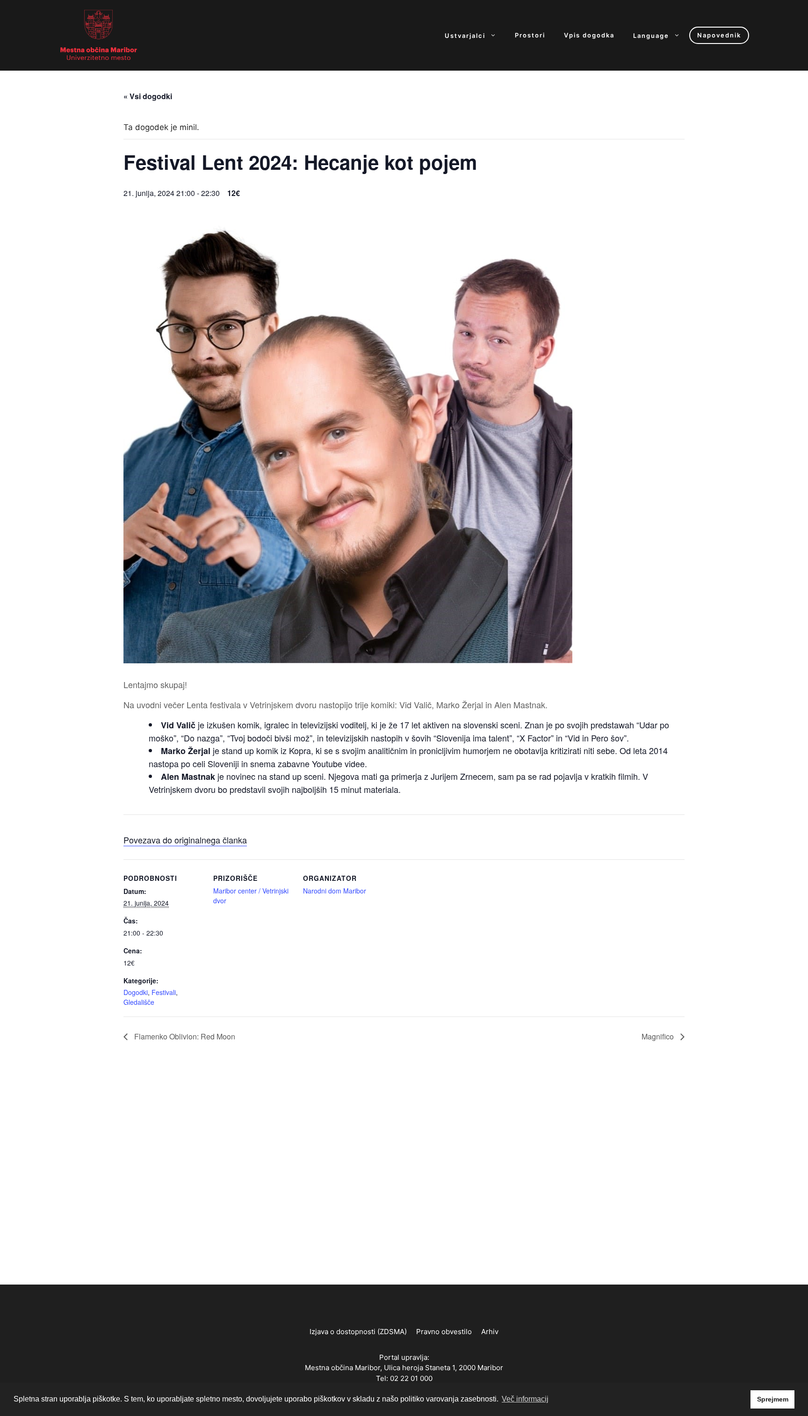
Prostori (530, 35)
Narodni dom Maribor (334, 890)
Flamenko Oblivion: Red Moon (183, 1036)
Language (651, 35)
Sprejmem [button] (772, 1399)
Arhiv (489, 1331)
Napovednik (719, 35)
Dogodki (135, 992)
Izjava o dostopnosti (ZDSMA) (358, 1331)
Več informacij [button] (525, 1399)
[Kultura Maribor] (98, 34)
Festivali (164, 992)
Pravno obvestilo (444, 1331)
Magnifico (659, 1036)
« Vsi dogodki (147, 96)
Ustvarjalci (465, 35)
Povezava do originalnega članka (185, 840)
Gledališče (138, 1002)
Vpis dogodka (589, 35)
